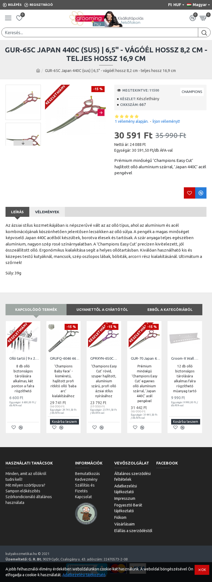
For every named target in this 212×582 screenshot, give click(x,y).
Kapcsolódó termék (36, 309)
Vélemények (47, 212)
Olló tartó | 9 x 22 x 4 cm (24, 358)
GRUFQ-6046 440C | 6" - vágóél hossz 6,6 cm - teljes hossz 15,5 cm (65, 358)
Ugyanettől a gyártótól (102, 309)
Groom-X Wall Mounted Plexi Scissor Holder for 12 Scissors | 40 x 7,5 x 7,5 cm (186, 358)
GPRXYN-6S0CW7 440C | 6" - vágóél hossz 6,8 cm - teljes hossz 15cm (105, 358)
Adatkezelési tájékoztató (83, 575)
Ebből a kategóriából (170, 309)
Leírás (17, 212)
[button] (49, 112)
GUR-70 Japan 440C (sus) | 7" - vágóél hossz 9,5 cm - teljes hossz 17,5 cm (145, 358)
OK (203, 570)
